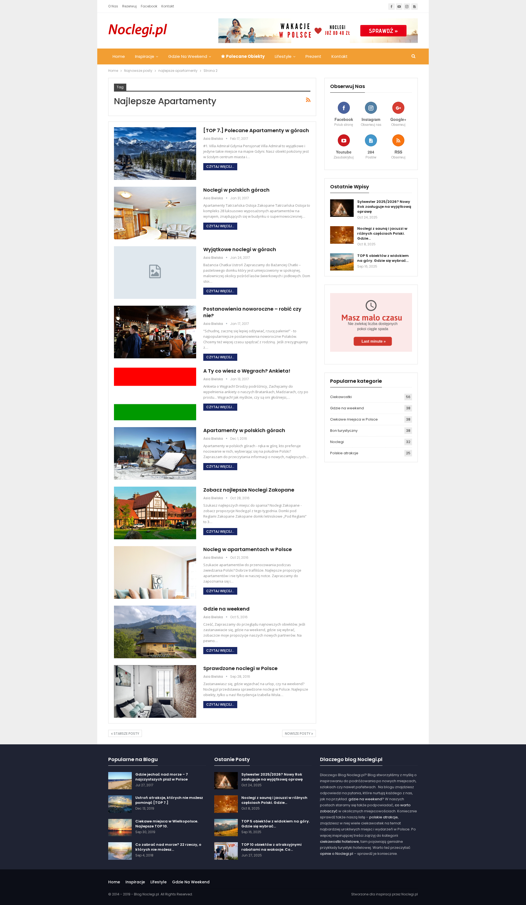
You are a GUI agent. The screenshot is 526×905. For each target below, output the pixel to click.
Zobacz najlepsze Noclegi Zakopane (248, 489)
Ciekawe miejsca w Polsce (354, 419)
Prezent (313, 56)
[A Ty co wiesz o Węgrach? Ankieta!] (155, 394)
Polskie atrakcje (344, 453)
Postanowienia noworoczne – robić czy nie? (252, 312)
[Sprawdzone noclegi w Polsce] (155, 691)
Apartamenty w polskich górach (244, 430)
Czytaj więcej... (220, 166)
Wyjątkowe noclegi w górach (239, 249)
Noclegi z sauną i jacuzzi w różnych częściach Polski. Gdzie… (382, 233)
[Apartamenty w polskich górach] (155, 453)
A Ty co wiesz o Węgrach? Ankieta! (246, 370)
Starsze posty (126, 733)
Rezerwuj (129, 6)
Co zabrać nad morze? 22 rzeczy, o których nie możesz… (168, 847)
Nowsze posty (298, 733)
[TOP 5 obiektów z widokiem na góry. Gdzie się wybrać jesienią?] (342, 262)
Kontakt (167, 6)
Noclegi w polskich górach (236, 189)
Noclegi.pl (409, 894)
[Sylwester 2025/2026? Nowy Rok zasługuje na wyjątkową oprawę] (342, 208)
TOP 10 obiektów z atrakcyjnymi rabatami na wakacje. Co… (271, 847)
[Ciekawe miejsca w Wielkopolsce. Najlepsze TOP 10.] (120, 827)
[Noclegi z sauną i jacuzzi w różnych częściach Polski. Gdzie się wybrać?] (342, 235)
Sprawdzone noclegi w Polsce (240, 668)
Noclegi (337, 441)
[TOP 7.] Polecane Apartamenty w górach (256, 130)
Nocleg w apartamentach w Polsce (247, 549)
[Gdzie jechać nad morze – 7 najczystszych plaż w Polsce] (120, 781)
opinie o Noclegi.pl (336, 853)
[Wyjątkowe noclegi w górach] (155, 272)
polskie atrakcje (383, 817)
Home (119, 56)
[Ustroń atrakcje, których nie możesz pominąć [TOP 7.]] (120, 804)
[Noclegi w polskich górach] (155, 213)
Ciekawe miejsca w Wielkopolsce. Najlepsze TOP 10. (166, 824)
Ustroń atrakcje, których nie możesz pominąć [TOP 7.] (169, 800)
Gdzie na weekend (187, 56)
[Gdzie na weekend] (155, 632)
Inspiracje (144, 56)
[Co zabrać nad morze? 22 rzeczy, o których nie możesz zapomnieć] (120, 851)
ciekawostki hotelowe (339, 841)
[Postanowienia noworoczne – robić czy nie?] (155, 332)
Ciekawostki (341, 396)
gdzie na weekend (365, 799)
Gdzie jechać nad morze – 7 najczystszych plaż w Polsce (161, 777)
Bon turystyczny (344, 430)
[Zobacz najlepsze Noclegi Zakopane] (155, 513)
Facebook (149, 6)
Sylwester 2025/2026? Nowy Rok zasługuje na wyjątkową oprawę (384, 206)
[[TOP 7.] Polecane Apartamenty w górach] (155, 153)
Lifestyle (283, 56)
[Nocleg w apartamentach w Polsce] (155, 572)
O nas (113, 6)
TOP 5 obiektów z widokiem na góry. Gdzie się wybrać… (383, 258)
